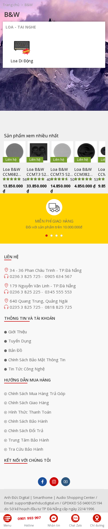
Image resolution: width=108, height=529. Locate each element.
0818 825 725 (58, 307)
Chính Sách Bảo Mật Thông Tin (36, 359)
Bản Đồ (15, 350)
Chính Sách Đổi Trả (25, 430)
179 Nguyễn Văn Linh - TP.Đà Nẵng (43, 285)
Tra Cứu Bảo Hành (25, 449)
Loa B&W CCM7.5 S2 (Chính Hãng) (61, 172)
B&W (29, 4)
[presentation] (46, 235)
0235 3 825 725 (26, 307)
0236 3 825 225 (26, 292)
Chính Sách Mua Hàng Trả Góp (36, 393)
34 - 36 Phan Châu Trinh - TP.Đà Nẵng (46, 270)
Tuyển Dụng (19, 341)
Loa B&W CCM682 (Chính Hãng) (14, 172)
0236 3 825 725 (26, 276)
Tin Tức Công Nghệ (26, 368)
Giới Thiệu (17, 331)
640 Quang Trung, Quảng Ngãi (39, 300)
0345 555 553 (58, 292)
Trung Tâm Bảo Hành (28, 440)
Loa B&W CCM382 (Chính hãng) (85, 172)
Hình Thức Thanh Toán (29, 412)
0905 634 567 (58, 276)
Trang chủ (11, 4)
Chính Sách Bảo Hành (28, 421)
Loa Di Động (22, 60)
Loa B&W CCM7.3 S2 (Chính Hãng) (38, 172)
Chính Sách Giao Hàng (28, 402)
